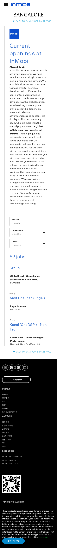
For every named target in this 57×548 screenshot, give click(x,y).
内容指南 (5, 429)
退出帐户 (5, 432)
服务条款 (5, 422)
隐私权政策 (6, 439)
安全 (4, 443)
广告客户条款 (7, 425)
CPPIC (4, 446)
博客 (4, 405)
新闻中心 (5, 408)
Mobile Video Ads (10, 463)
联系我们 (5, 394)
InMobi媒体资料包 (9, 412)
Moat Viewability (10, 460)
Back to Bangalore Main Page (33, 21)
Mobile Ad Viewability (12, 457)
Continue (13, 541)
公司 (4, 401)
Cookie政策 (7, 436)
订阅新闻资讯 (16, 380)
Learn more (43, 537)
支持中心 (5, 398)
